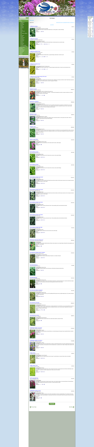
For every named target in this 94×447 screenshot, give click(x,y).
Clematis (21, 25)
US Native (21, 36)
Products (21, 21)
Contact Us (21, 52)
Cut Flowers (22, 26)
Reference (21, 54)
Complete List (22, 22)
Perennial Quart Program (23, 46)
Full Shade (21, 44)
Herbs (21, 32)
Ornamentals (22, 24)
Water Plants (22, 35)
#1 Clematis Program (23, 45)
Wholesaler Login (22, 47)
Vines (21, 34)
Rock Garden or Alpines (23, 33)
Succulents (22, 38)
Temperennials (22, 37)
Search (27, 17)
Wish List (21, 53)
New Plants (22, 23)
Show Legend (32, 20)
